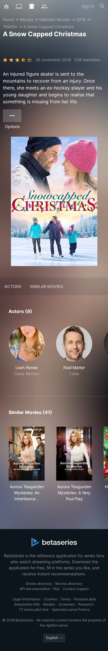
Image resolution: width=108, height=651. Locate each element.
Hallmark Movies (54, 19)
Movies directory (68, 583)
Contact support (76, 589)
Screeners (66, 604)
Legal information (26, 599)
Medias (49, 604)
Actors (12, 286)
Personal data (85, 599)
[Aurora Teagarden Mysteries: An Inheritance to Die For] (27, 454)
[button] (27, 354)
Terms (65, 599)
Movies (26, 19)
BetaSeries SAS (27, 604)
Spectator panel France (71, 609)
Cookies (50, 599)
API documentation (35, 589)
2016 (81, 19)
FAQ (56, 589)
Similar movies (46, 286)
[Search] (102, 6)
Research (86, 604)
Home (8, 19)
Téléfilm (10, 26)
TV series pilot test (33, 609)
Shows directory (39, 583)
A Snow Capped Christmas (48, 26)
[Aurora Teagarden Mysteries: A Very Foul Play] (74, 454)
